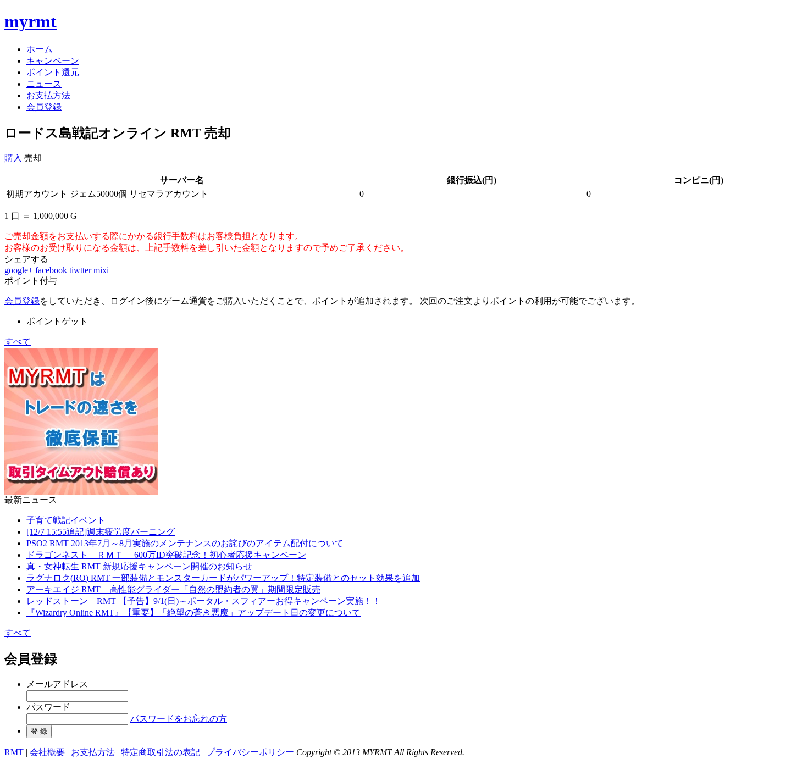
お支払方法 (48, 95)
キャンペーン (52, 60)
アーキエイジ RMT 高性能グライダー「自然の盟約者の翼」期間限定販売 (173, 589)
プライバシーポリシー (250, 752)
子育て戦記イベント (66, 520)
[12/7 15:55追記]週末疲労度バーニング (100, 531)
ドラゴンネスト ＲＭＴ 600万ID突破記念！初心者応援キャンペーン (166, 555)
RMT (14, 752)
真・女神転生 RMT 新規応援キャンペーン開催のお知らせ (139, 566)
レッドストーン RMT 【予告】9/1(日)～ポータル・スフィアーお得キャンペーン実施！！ (203, 601)
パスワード (48, 707)
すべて (17, 341)
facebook (51, 270)
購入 (13, 158)
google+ (18, 270)
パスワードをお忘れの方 (178, 718)
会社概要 (47, 752)
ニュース (44, 83)
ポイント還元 (52, 72)
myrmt (30, 21)
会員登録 (44, 107)
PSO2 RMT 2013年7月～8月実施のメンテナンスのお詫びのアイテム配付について (185, 543)
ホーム (39, 49)
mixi (101, 270)
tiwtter (80, 270)
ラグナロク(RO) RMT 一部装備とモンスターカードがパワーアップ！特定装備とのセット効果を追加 (223, 578)
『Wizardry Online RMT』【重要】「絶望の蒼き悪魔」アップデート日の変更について (193, 612)
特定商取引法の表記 (160, 752)
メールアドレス (57, 684)
